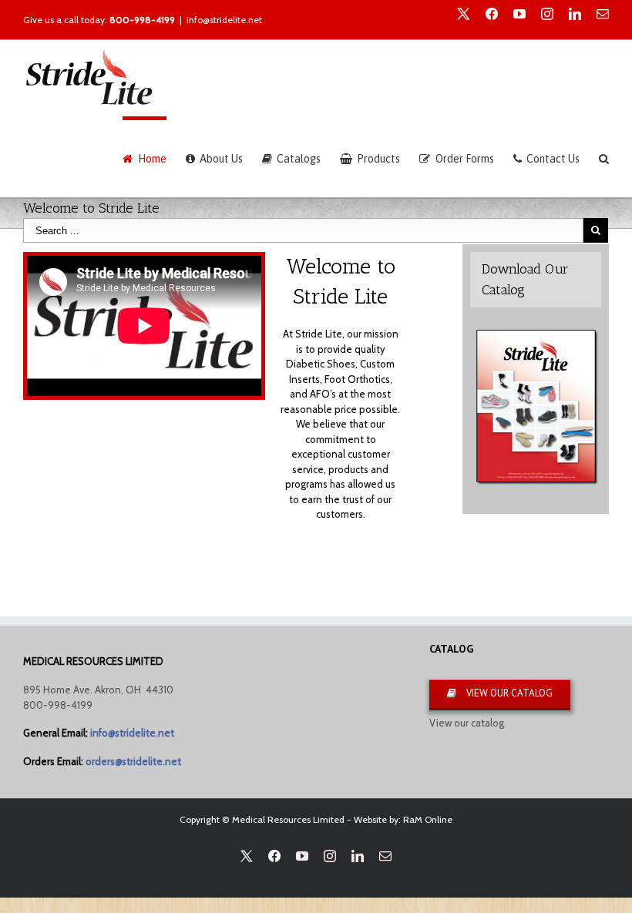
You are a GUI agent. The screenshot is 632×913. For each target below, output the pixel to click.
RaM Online (427, 819)
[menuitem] (154, 156)
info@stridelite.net (224, 19)
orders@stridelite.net (133, 761)
